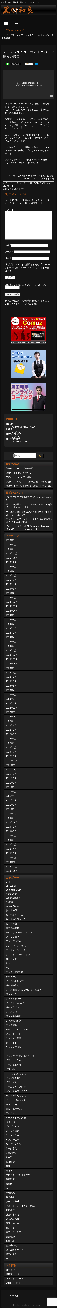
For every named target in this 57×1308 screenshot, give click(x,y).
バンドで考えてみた (16, 1095)
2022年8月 (11, 725)
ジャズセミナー (13, 994)
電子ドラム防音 (13, 1232)
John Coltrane (13, 898)
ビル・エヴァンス (15, 1109)
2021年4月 (11, 796)
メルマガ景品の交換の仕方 (19, 497)
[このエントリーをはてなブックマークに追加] (36, 64)
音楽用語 (10, 1241)
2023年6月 (11, 681)
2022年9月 (11, 721)
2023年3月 (11, 694)
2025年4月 (11, 584)
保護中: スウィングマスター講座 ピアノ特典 (28, 486)
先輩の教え (11, 1153)
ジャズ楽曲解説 (13, 1016)
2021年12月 (12, 761)
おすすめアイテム (15, 915)
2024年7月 (11, 624)
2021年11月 (11, 765)
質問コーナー (12, 1223)
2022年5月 (11, 739)
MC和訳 (10, 902)
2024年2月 (11, 646)
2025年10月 (12, 558)
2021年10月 (12, 769)
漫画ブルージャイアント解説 (20, 1206)
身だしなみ (11, 1228)
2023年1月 (11, 703)
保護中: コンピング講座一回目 (21, 468)
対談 (8, 1166)
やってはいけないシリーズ (19, 932)
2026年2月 (11, 544)
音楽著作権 (11, 1245)
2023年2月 (11, 699)
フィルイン (11, 1113)
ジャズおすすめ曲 (15, 972)
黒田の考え (11, 1254)
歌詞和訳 (10, 1197)
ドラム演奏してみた (16, 1073)
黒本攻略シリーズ (15, 1250)
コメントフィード (15, 1278)
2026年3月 (11, 540)
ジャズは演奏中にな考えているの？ (23, 990)
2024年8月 (11, 619)
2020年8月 (11, 831)
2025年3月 (11, 589)
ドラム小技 (11, 1069)
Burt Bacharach (13, 890)
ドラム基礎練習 (13, 1065)
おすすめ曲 (11, 923)
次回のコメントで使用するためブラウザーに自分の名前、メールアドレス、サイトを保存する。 (27, 267)
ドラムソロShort (14, 1060)
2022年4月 (11, 743)
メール (9, 252)
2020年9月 (11, 827)
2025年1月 (11, 597)
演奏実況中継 (12, 1201)
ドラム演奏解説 (13, 1078)
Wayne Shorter (13, 906)
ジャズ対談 (11, 1012)
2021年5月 (11, 791)
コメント (9, 209)
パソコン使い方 (13, 1104)
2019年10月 (12, 871)
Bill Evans (11, 886)
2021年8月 (11, 778)
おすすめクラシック (16, 919)
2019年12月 (12, 862)
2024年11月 (11, 606)
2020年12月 (12, 813)
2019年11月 (11, 866)
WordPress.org (13, 1283)
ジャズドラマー (13, 998)
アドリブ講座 (12, 937)
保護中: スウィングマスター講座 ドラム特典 (28, 482)
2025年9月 (11, 562)
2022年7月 (11, 730)
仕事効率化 (11, 1148)
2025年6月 (11, 575)
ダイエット (11, 1042)
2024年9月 (11, 615)
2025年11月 (11, 553)
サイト (8, 258)
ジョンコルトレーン (16, 1034)
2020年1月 (11, 858)
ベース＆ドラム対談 (16, 1117)
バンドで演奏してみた (17, 1091)
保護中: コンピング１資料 (18, 477)
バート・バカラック (16, 1100)
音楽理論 (10, 1237)
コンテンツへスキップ (12, 30)
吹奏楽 (9, 1157)
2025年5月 (11, 580)
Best (8, 882)
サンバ (9, 968)
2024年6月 (11, 628)
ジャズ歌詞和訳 (13, 1020)
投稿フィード (12, 1274)
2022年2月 (11, 752)
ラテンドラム (12, 1135)
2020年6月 (11, 840)
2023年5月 (11, 686)
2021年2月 (11, 805)
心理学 (9, 1170)
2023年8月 (11, 672)
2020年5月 (11, 844)
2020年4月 (11, 849)
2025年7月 (11, 571)
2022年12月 (12, 708)
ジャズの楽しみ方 (15, 981)
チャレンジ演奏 (13, 1047)
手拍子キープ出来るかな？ (19, 1175)
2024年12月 (12, 602)
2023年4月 (11, 690)
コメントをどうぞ (45, 178)
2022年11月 (11, 712)
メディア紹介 (12, 1131)
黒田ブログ (11, 1259)
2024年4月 (11, 637)
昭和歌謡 (10, 1179)
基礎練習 (10, 1162)
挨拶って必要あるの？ (15, 189)
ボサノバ (10, 1122)
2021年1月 (11, 809)
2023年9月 (11, 668)
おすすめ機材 (12, 928)
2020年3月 (11, 853)
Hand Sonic (11, 894)
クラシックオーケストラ (18, 954)
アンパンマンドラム (16, 945)
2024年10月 (12, 611)
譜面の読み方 (12, 1219)
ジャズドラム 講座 (15, 1003)
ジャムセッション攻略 (17, 1029)
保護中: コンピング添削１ (18, 473)
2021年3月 (11, 800)
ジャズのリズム (13, 976)
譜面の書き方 (12, 1214)
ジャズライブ (12, 1007)
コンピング (11, 959)
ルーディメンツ (13, 1144)
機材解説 (10, 1192)
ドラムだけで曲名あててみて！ (21, 1056)
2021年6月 (11, 787)
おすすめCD (12, 910)
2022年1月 (11, 756)
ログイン (10, 1270)
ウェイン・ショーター (17, 950)
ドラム (41, 175)
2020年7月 (11, 836)
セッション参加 (13, 1038)
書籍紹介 (10, 1184)
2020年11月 (11, 818)
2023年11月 (11, 659)
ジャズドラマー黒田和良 (28, 9)
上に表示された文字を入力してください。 (26, 284)
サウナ (9, 963)
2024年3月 (11, 641)
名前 (8, 245)
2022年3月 (11, 747)
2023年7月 (11, 677)
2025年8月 (11, 567)
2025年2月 (11, 593)
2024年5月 (11, 633)
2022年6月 (11, 734)
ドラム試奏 (11, 1082)
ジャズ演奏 (11, 1025)
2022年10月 (12, 716)
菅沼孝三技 (11, 1210)
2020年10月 (12, 822)
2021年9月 (11, 774)
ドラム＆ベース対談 (16, 1087)
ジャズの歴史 (12, 985)
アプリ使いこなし (15, 941)
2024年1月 (11, 650)
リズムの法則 (12, 1140)
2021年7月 (11, 783)
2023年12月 (12, 655)
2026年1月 (11, 549)
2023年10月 (12, 664)
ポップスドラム (13, 1126)
